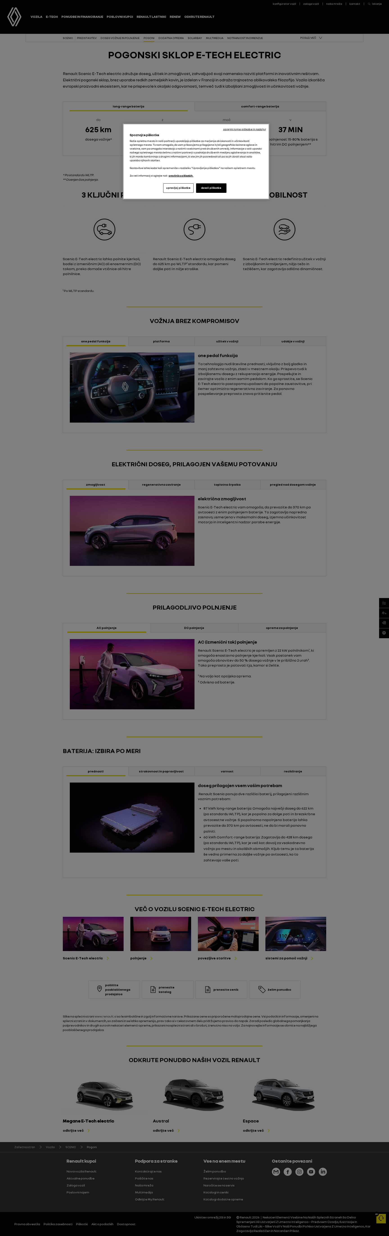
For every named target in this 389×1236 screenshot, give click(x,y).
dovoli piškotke (211, 187)
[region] (196, 161)
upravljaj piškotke (178, 187)
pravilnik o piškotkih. (181, 175)
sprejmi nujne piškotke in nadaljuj (244, 129)
